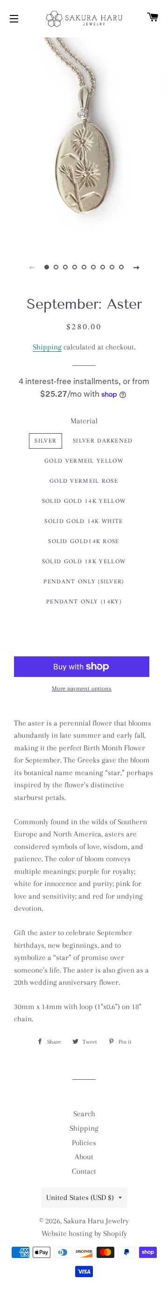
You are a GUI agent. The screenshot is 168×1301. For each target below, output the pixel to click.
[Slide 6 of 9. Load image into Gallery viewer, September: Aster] (93, 267)
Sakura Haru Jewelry (96, 1220)
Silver (45, 441)
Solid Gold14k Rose (83, 541)
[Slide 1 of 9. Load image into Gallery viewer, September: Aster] (46, 267)
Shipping (47, 346)
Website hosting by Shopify (84, 1233)
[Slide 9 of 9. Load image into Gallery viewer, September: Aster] (121, 267)
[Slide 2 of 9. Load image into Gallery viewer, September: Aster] (56, 267)
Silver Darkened (103, 441)
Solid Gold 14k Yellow (84, 501)
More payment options (82, 688)
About (84, 1156)
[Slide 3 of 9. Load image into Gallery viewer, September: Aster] (65, 267)
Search (84, 1113)
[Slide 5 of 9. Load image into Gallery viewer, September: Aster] (84, 267)
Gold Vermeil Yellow (83, 461)
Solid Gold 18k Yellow (84, 561)
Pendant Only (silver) (83, 581)
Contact (84, 1171)
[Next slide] (136, 267)
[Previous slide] (31, 267)
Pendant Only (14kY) (83, 601)
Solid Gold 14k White (83, 521)
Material (84, 420)
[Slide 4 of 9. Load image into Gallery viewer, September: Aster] (74, 267)
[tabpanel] (84, 140)
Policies (84, 1142)
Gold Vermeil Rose (83, 481)
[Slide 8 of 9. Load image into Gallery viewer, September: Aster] (112, 267)
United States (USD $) (80, 1197)
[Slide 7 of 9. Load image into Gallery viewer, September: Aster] (102, 267)
